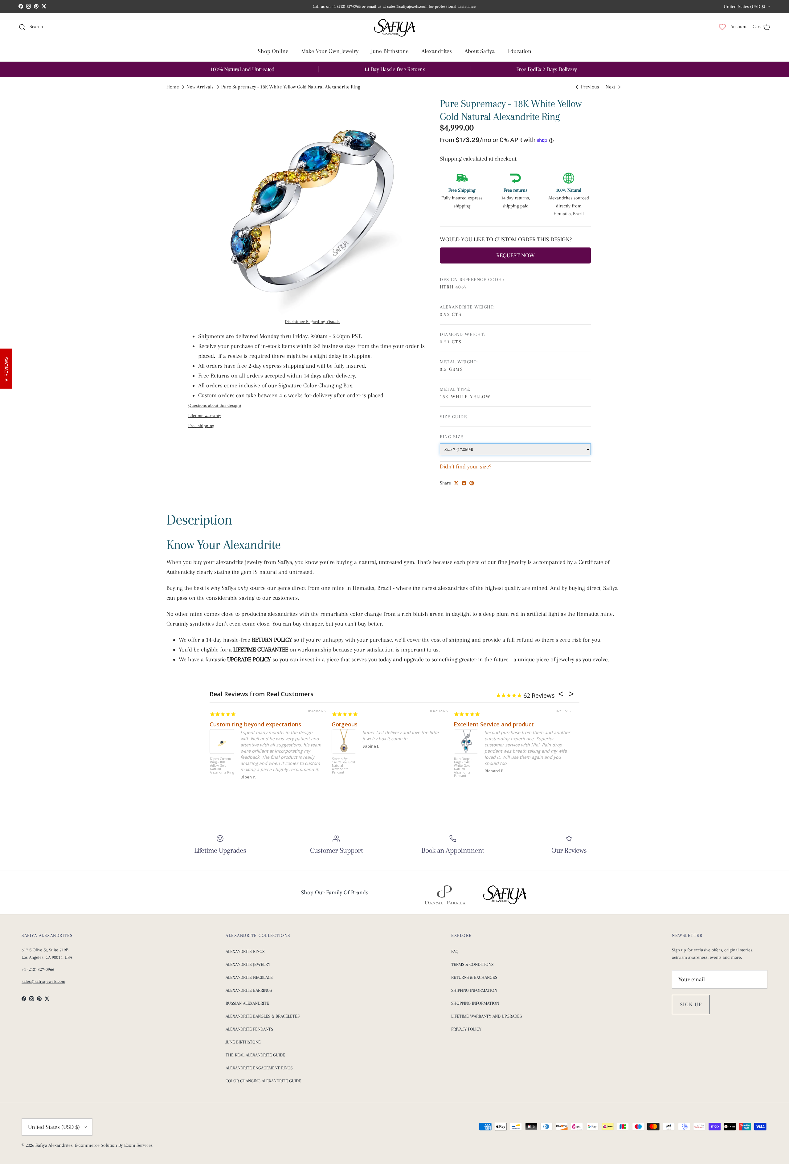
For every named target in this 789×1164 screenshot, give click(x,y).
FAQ (455, 951)
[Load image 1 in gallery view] (312, 211)
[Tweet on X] (456, 483)
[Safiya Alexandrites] (394, 27)
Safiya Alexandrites (53, 1145)
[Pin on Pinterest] (471, 483)
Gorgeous (345, 724)
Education (519, 51)
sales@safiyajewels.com (407, 6)
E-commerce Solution (96, 1145)
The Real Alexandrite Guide (255, 1054)
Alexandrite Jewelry (248, 964)
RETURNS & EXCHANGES (474, 977)
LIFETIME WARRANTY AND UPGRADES (486, 1016)
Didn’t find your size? (465, 466)
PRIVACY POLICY (466, 1029)
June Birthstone (390, 51)
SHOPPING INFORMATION (475, 1003)
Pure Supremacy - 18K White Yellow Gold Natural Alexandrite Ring (290, 87)
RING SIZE (452, 436)
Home (172, 87)
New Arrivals (200, 87)
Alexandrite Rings (245, 951)
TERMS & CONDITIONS (472, 964)
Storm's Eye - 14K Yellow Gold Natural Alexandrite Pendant (343, 765)
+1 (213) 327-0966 (347, 6)
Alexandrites (436, 51)
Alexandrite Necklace (249, 977)
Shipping (451, 158)
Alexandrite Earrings (249, 990)
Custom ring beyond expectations (255, 724)
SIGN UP (691, 1004)
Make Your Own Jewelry (329, 51)
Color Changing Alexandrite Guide (263, 1080)
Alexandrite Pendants (249, 1029)
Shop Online (273, 51)
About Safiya (479, 51)
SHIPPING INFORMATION (474, 990)
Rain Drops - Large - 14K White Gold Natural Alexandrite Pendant (463, 767)
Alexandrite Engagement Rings (259, 1067)
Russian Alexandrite (247, 1003)
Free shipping (201, 425)
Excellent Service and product (494, 724)
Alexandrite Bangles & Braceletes (263, 1016)
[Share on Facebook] (464, 483)
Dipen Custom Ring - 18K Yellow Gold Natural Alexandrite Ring (222, 765)
